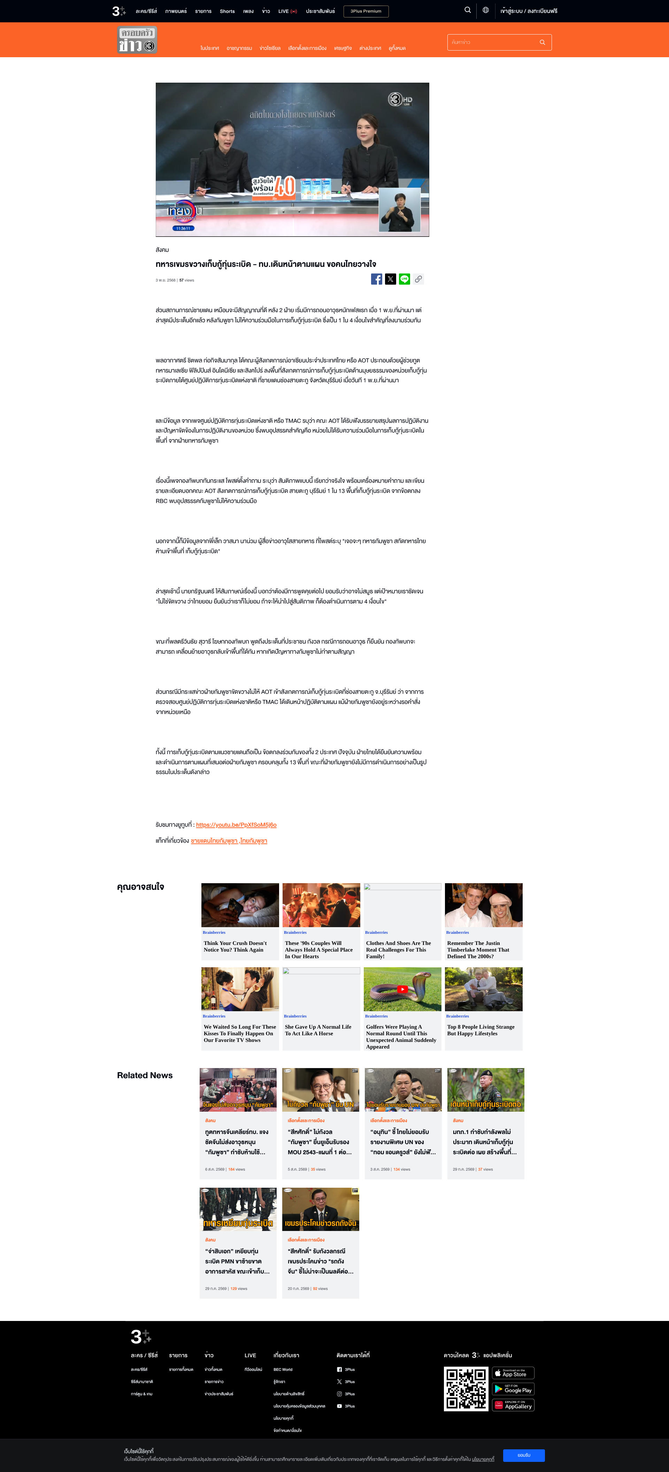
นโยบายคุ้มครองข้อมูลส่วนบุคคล (299, 1406)
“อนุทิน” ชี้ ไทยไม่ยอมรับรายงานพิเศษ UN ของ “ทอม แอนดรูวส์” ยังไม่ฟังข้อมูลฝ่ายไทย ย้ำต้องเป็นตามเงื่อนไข (401, 1142)
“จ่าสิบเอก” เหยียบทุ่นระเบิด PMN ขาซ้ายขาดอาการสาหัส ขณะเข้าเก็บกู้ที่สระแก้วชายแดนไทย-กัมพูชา (236, 1262)
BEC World (283, 1369)
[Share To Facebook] (376, 279)
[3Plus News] (152, 41)
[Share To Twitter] (390, 279)
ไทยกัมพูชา (253, 841)
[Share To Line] (404, 279)
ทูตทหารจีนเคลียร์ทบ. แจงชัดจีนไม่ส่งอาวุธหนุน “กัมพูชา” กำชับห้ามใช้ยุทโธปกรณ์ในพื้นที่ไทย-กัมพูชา (236, 1142)
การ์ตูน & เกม (142, 1394)
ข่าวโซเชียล (270, 48)
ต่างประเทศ (370, 48)
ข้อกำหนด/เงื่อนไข (288, 1430)
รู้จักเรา (279, 1382)
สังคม (210, 1121)
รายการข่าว (214, 1382)
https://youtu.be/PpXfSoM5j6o (236, 825)
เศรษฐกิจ (343, 48)
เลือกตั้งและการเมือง (307, 48)
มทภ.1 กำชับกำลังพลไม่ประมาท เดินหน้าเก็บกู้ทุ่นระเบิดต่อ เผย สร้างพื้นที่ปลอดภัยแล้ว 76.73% (483, 1142)
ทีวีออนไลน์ (253, 1369)
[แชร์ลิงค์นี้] (418, 279)
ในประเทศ (210, 48)
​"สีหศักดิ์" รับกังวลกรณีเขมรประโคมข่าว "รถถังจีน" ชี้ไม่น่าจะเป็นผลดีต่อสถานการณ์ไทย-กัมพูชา (318, 1262)
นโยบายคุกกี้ (283, 1418)
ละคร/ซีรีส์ (139, 1369)
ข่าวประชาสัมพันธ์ (219, 1394)
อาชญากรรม (239, 48)
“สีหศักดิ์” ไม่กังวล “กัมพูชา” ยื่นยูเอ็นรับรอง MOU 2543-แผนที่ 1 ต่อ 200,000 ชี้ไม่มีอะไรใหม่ (318, 1142)
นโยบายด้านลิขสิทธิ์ (289, 1394)
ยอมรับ (524, 1455)
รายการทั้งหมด (181, 1369)
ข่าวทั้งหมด (213, 1369)
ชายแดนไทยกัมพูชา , (215, 841)
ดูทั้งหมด (397, 48)
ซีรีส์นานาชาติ (142, 1382)
